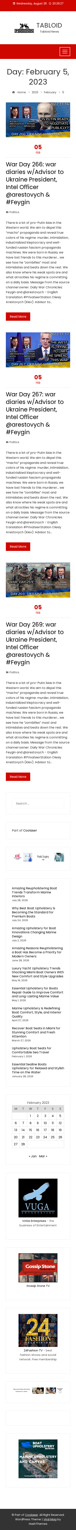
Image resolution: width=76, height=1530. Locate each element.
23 (38, 1137)
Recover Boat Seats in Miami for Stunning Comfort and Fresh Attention (36, 1032)
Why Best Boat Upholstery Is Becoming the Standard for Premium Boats (33, 912)
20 (16, 1137)
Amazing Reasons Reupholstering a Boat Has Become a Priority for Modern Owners (37, 952)
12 (60, 1123)
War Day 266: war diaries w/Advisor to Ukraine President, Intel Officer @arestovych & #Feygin (35, 183)
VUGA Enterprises (34, 1221)
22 (30, 1137)
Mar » (43, 1156)
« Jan (33, 1156)
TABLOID (49, 25)
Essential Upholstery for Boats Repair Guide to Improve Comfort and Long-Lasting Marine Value (37, 992)
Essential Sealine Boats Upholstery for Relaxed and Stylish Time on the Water (38, 1068)
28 (23, 1144)
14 (23, 1130)
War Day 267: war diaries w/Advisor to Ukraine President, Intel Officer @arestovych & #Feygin (35, 413)
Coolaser (30, 830)
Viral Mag (50, 1519)
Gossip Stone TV (38, 1286)
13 (15, 1130)
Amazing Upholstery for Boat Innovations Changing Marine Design (34, 932)
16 (37, 1130)
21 (23, 1137)
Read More (18, 316)
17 (45, 1130)
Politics (14, 212)
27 (16, 1144)
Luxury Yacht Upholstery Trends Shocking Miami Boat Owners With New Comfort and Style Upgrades (38, 972)
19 (60, 1130)
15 (30, 1130)
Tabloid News (49, 31)
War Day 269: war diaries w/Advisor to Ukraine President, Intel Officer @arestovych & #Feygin (35, 643)
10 (45, 1123)
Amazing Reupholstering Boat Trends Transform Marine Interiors (34, 892)
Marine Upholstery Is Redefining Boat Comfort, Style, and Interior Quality (36, 1012)
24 (45, 1137)
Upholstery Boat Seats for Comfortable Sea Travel (31, 1050)
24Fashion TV (33, 1350)
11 (53, 1123)
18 (52, 1130)
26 (60, 1137)
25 (53, 1137)
